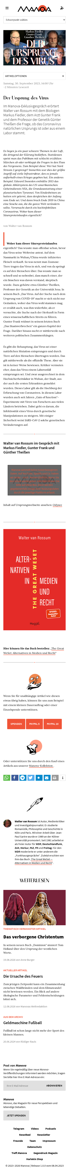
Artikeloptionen (16, 76)
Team (32, 1140)
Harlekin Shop (34, 1159)
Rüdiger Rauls (28, 1041)
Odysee (57, 505)
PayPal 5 (34, 723)
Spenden (16, 723)
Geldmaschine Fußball (22, 1022)
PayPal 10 (52, 723)
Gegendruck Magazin (45, 1153)
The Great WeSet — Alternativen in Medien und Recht (34, 861)
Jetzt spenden (16, 1115)
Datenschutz (34, 1146)
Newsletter (43, 1134)
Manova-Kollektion (41, 765)
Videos (35, 1128)
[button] (6, 778)
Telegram (18, 1128)
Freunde (18, 1140)
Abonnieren (54, 1085)
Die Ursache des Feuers (23, 976)
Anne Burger (28, 959)
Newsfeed (24, 1134)
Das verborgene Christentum (33, 937)
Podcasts (50, 1128)
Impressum (49, 1140)
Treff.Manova (19, 1153)
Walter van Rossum (20, 226)
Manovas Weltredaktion (34, 1006)
